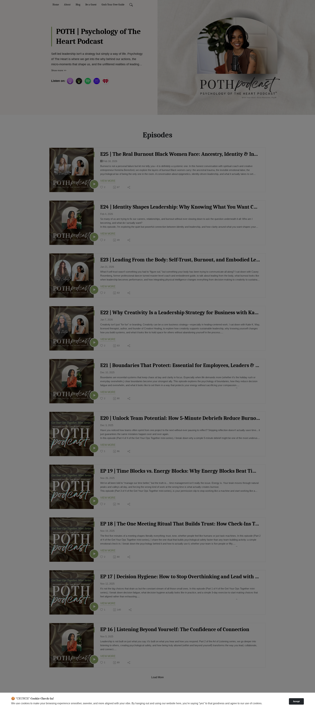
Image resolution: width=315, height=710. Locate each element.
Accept (296, 701)
